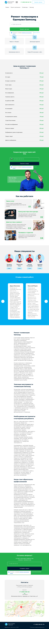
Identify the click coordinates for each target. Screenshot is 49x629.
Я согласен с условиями (22, 33)
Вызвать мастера (24, 29)
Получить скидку (24, 163)
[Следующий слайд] (46, 301)
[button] (38, 2)
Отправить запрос (24, 568)
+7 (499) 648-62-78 (38, 624)
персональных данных (35, 32)
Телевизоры (25, 7)
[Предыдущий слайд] (2, 301)
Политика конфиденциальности (37, 627)
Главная (7, 7)
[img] (9, 2)
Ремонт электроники (15, 7)
